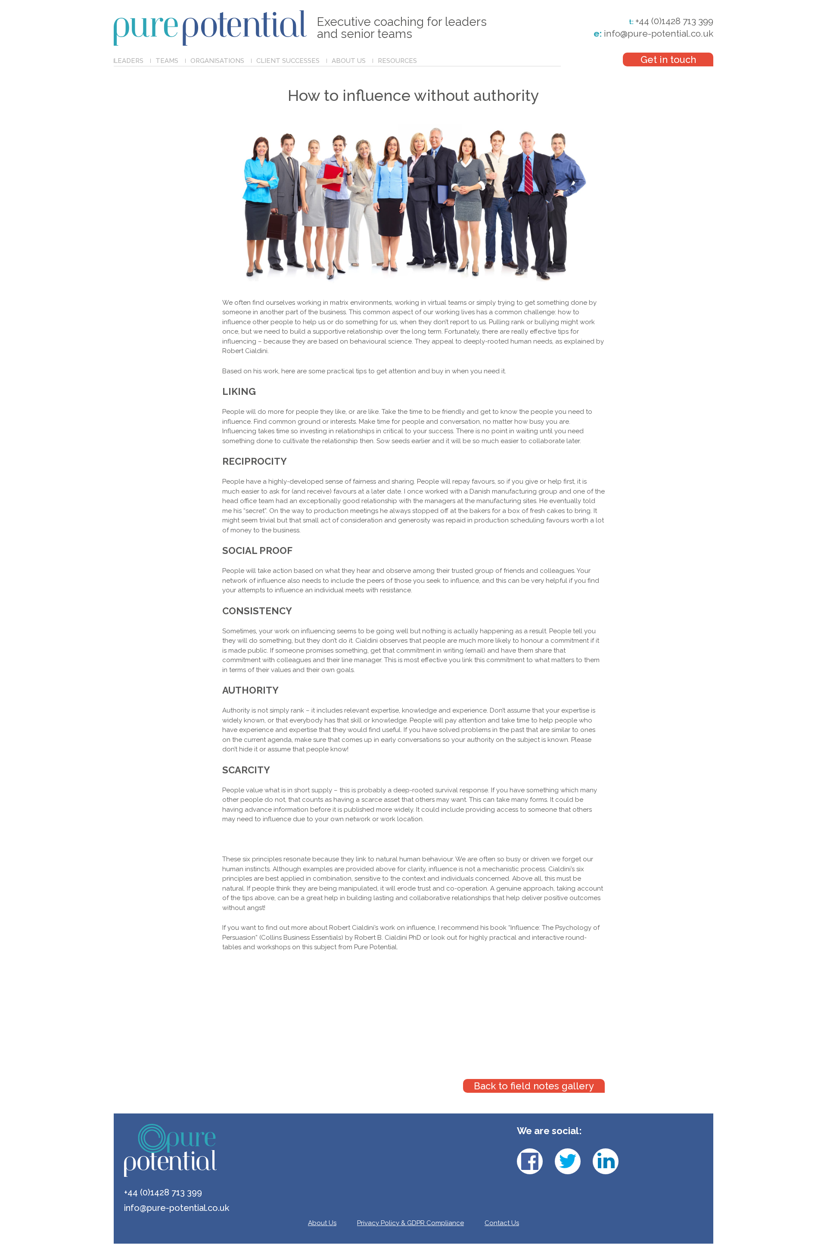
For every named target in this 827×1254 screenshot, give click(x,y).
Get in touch (668, 59)
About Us (349, 61)
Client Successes (288, 61)
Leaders (128, 61)
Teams (166, 61)
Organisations (217, 61)
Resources (397, 61)
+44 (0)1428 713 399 (674, 21)
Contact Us (502, 1223)
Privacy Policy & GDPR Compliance (410, 1223)
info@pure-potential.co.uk (653, 33)
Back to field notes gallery (534, 1085)
